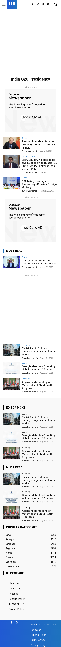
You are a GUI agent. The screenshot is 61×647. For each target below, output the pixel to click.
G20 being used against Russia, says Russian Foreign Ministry (39, 184)
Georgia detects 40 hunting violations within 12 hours (38, 368)
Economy (26, 345)
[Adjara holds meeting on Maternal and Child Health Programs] (11, 384)
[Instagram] (37, 4)
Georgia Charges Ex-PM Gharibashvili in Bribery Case (39, 262)
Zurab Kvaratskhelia (30, 151)
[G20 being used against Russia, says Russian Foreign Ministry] (11, 183)
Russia (24, 138)
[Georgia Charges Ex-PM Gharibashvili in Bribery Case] (11, 262)
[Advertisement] (30, 41)
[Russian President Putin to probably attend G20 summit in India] (11, 143)
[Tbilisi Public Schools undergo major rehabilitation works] (11, 350)
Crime (24, 257)
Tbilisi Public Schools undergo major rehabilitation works (39, 351)
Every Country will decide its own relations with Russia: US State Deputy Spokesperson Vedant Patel (39, 164)
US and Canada (28, 156)
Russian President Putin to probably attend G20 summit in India (39, 144)
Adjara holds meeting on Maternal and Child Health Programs (37, 385)
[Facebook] (32, 4)
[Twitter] (43, 4)
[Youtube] (48, 4)
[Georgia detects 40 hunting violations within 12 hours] (11, 368)
